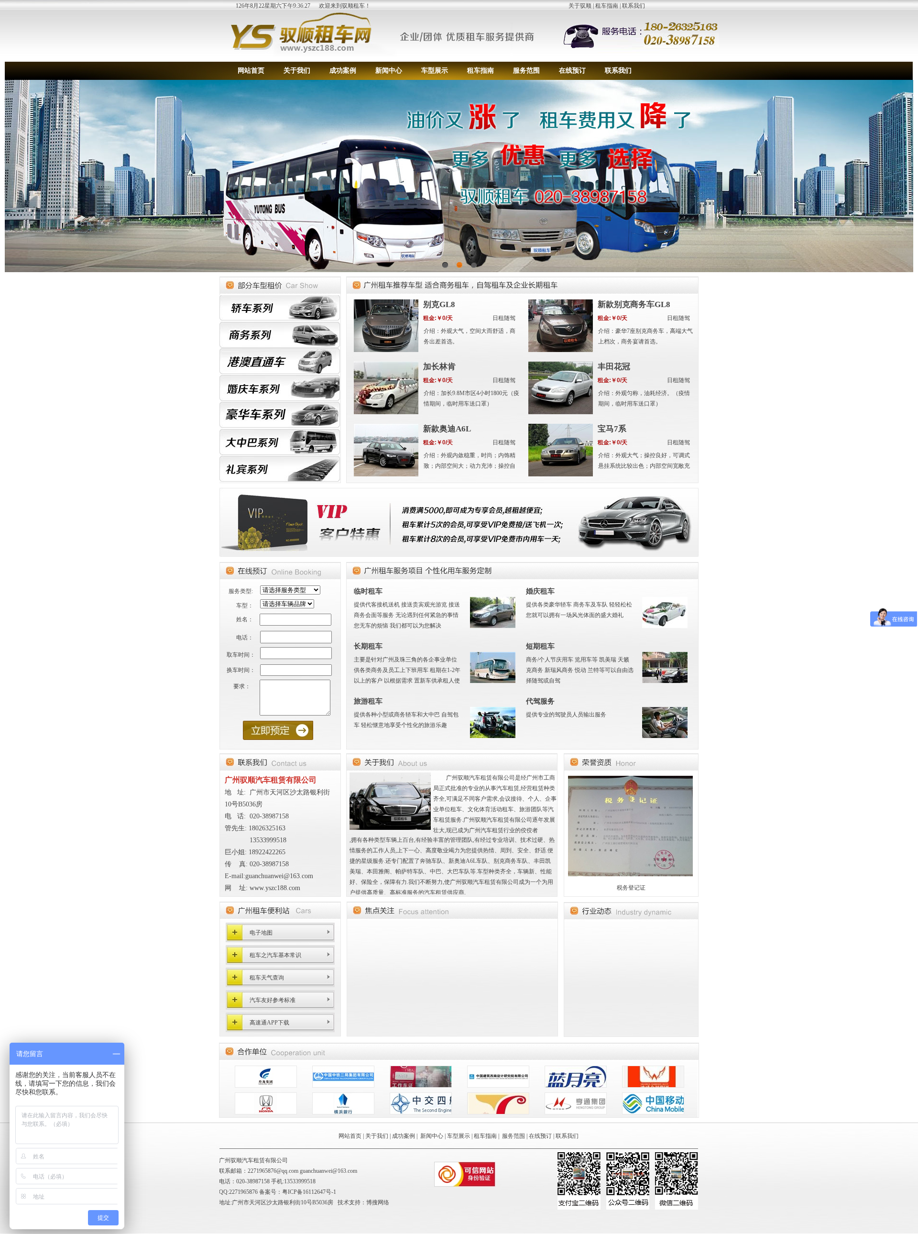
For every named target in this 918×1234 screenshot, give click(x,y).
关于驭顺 (579, 5)
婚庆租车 (540, 591)
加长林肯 (439, 366)
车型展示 (434, 70)
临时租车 (368, 591)
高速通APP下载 (269, 1022)
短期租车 (540, 646)
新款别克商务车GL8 (634, 304)
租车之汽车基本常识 (275, 955)
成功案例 (342, 70)
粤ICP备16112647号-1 (309, 1192)
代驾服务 (540, 701)
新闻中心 (388, 70)
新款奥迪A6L (447, 428)
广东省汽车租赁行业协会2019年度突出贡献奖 (631, 887)
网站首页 (251, 70)
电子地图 (261, 932)
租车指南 (606, 5)
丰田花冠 (614, 366)
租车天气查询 (267, 977)
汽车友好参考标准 (272, 1000)
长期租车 (368, 646)
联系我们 (633, 5)
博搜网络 (377, 1202)
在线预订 (572, 70)
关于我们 (297, 70)
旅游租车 (368, 701)
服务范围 (526, 70)
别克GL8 (439, 304)
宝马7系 (612, 428)
